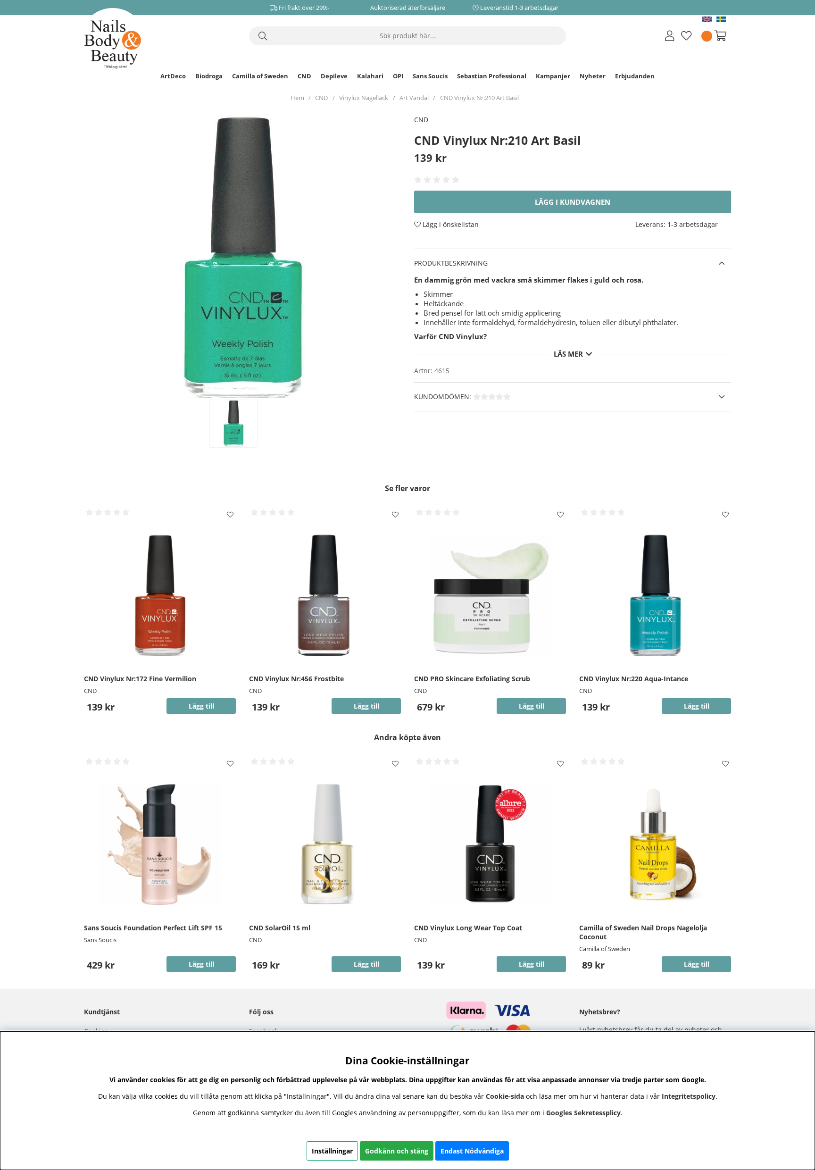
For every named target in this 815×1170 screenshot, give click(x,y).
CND (304, 76)
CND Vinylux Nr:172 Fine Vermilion (140, 678)
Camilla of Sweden (260, 76)
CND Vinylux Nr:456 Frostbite (296, 678)
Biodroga (209, 76)
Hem (297, 97)
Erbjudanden (635, 76)
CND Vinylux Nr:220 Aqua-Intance (633, 678)
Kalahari (370, 76)
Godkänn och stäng (396, 1150)
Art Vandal (414, 97)
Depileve (334, 76)
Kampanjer (553, 76)
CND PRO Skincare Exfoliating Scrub (472, 678)
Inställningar (332, 1150)
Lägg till (201, 964)
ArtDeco (173, 76)
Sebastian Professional (491, 76)
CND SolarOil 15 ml (279, 927)
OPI (398, 76)
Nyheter (593, 76)
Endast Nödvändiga (472, 1150)
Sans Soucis (430, 76)
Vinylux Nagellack (363, 97)
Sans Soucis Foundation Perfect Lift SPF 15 (153, 927)
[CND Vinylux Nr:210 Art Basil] (243, 424)
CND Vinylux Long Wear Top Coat (468, 927)
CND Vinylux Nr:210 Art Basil (479, 97)
